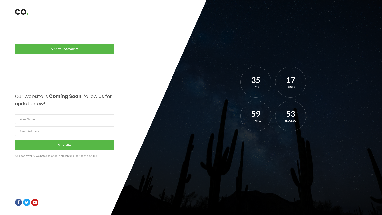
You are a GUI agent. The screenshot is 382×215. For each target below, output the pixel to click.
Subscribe (64, 145)
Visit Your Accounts (64, 49)
